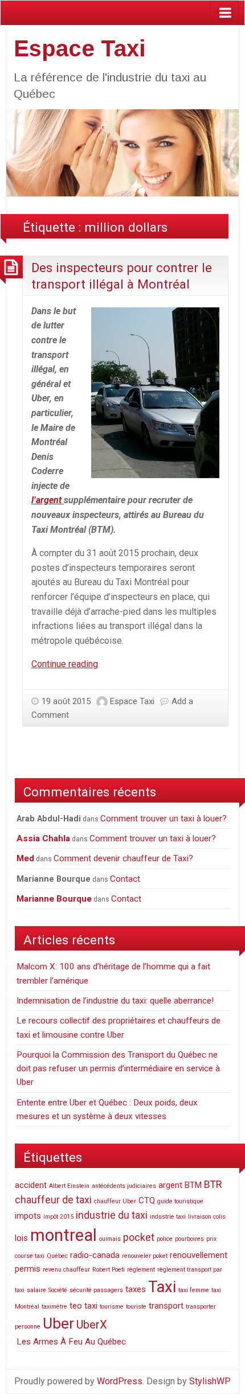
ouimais (110, 1239)
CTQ (146, 1200)
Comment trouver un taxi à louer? (163, 818)
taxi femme (193, 1290)
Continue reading (64, 664)
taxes (135, 1289)
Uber (58, 1323)
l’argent (47, 500)
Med (25, 858)
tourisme (112, 1306)
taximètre (54, 1306)
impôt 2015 (58, 1216)
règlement (141, 1269)
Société (57, 1290)
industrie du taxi (112, 1215)
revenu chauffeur (66, 1269)
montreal (63, 1235)
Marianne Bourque (54, 899)
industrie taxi (168, 1216)
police (165, 1239)
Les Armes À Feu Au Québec (71, 1342)
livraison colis (207, 1216)
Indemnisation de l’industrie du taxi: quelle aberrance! (115, 1001)
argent (170, 1185)
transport (166, 1306)
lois (21, 1238)
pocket (138, 1237)
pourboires (189, 1239)
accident (31, 1185)
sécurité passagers (96, 1290)
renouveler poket (145, 1256)
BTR (213, 1184)
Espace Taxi (80, 48)
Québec (57, 1256)
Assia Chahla (43, 838)
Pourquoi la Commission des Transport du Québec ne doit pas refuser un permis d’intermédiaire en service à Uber (118, 1069)
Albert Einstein (69, 1186)
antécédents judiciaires (124, 1186)
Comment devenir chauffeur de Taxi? (123, 858)
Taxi (162, 1287)
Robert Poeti (108, 1269)
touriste (136, 1306)
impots (28, 1216)
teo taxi (83, 1306)
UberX (91, 1324)
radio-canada (95, 1255)
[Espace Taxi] (122, 152)
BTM (193, 1185)
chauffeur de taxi (53, 1200)
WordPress (119, 1381)
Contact (125, 879)
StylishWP (210, 1381)
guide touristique (180, 1201)
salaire (36, 1290)
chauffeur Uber (115, 1201)
